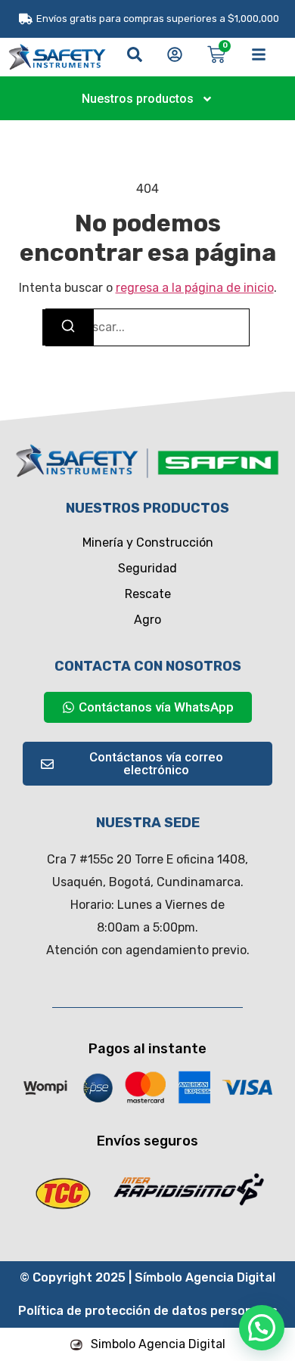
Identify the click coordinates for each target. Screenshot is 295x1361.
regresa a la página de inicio (195, 288)
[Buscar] (68, 327)
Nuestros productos (138, 98)
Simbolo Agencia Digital (158, 1344)
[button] (261, 1327)
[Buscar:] (147, 327)
